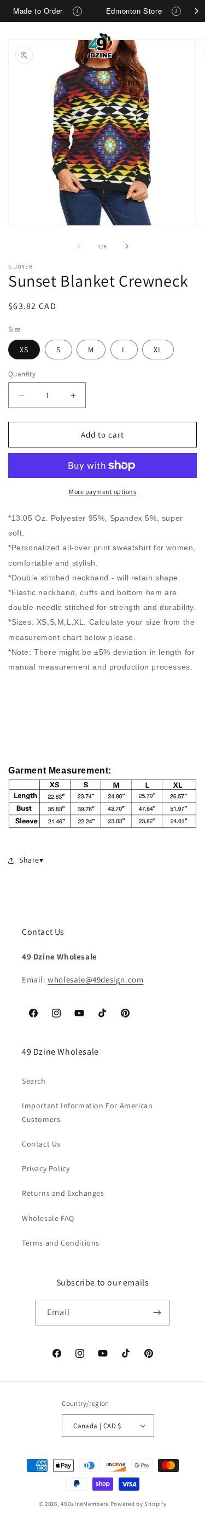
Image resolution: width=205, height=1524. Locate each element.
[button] (22, 45)
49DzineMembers (85, 1504)
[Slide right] (127, 246)
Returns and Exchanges (63, 1193)
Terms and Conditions (60, 1243)
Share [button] (29, 860)
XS (24, 349)
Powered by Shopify (138, 1504)
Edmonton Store (134, 10)
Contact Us (41, 1144)
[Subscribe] (157, 1312)
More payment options (102, 491)
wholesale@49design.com (95, 979)
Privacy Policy (45, 1168)
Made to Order (38, 10)
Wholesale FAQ (48, 1218)
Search (34, 1081)
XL (158, 349)
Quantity (22, 374)
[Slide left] (79, 246)
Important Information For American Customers (87, 1112)
